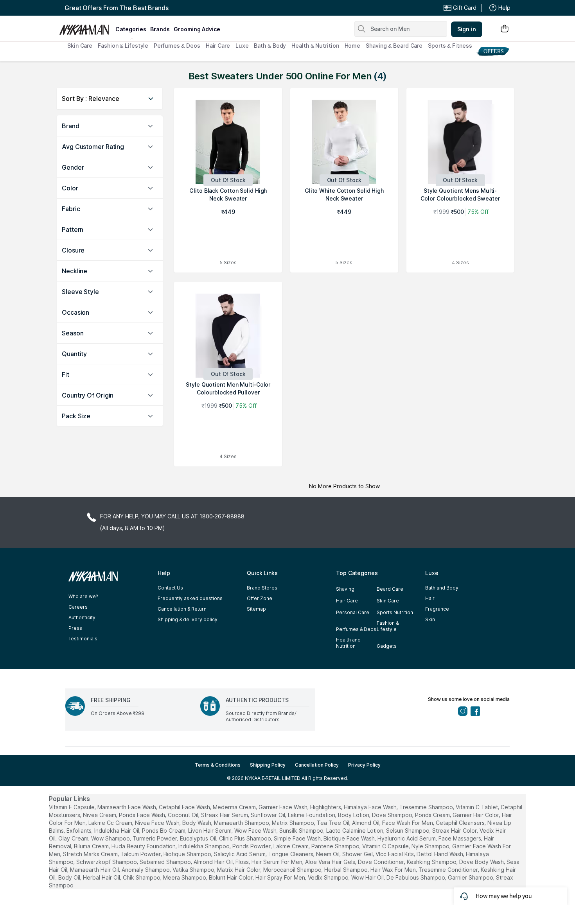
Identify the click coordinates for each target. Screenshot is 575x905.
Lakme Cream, (291, 846)
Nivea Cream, (100, 815)
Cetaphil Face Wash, (185, 807)
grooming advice (197, 29)
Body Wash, (197, 822)
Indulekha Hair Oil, (117, 830)
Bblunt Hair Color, (231, 877)
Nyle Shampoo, (431, 846)
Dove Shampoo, (392, 815)
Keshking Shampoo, (432, 861)
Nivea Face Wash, (158, 822)
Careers (78, 607)
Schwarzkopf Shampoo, (107, 861)
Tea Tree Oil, (333, 822)
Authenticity (81, 617)
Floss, (242, 861)
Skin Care (79, 45)
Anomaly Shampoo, (146, 869)
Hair (430, 598)
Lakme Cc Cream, (110, 822)
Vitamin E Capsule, (72, 807)
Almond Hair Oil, (214, 861)
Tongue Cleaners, (291, 854)
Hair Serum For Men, (278, 861)
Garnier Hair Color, (476, 815)
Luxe (242, 45)
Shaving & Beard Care (394, 45)
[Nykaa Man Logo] (86, 27)
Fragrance (437, 609)
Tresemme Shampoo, (426, 807)
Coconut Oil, (183, 815)
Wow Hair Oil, (368, 877)
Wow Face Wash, (256, 830)
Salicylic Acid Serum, (240, 854)
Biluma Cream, (92, 846)
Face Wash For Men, (408, 822)
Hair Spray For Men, (280, 877)
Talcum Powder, (141, 854)
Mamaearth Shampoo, (242, 822)
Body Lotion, (354, 815)
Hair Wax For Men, (393, 869)
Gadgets (387, 646)
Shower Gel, (358, 854)
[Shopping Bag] (504, 29)
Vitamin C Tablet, (477, 807)
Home (353, 45)
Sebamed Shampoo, (166, 861)
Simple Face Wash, (298, 838)
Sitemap (256, 609)
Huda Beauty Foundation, (144, 846)
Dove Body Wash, (482, 861)
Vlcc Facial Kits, (395, 854)
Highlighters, (326, 807)
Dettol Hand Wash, (440, 854)
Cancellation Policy (317, 765)
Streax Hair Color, (455, 830)
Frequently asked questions (190, 598)
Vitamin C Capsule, (386, 846)
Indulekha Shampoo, (204, 846)
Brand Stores (262, 588)
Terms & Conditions (218, 765)
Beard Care (390, 589)
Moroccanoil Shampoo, (293, 869)
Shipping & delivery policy (187, 619)
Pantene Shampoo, (336, 846)
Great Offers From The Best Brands (117, 8)
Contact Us (170, 588)
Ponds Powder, (252, 846)
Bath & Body (270, 45)
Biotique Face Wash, (349, 838)
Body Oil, (69, 877)
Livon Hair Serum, (210, 830)
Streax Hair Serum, (225, 815)
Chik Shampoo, (142, 877)
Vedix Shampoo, (329, 877)
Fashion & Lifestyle (123, 45)
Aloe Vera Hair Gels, (330, 861)
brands (160, 29)
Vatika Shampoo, (194, 869)
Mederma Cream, (235, 807)
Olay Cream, (74, 838)
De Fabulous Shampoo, (416, 877)
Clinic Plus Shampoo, (245, 838)
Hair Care (218, 45)
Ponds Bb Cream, (164, 830)
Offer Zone (259, 598)
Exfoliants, (79, 830)
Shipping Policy (268, 765)
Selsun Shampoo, (408, 830)
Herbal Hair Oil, (102, 877)
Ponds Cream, (433, 815)
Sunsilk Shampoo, (302, 830)
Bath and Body (441, 588)
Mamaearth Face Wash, (127, 807)
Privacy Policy (364, 765)
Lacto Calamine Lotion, (355, 830)
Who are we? (83, 596)
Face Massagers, (460, 838)
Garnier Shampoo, (471, 877)
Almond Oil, (366, 822)
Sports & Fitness (450, 45)
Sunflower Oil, (268, 815)
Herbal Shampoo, (346, 869)
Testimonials (82, 639)
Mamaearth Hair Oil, (95, 869)
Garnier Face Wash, (284, 807)
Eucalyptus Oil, (198, 838)
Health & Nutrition (315, 45)
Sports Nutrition (395, 612)
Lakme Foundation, (312, 815)
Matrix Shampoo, (293, 822)
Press (75, 628)
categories (130, 29)
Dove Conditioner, (381, 861)
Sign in (466, 29)
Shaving (345, 589)
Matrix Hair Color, (239, 869)
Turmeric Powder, (155, 838)
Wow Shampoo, (111, 838)
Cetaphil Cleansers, (461, 822)
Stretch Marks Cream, (91, 854)
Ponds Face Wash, (142, 815)
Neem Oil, (328, 854)
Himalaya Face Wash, (371, 807)
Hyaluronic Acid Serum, (407, 838)
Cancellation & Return (182, 609)
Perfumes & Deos (177, 45)
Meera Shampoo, (185, 877)
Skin (430, 619)
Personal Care (352, 612)
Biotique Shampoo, (188, 854)
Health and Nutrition (348, 643)
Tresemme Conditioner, (449, 869)
